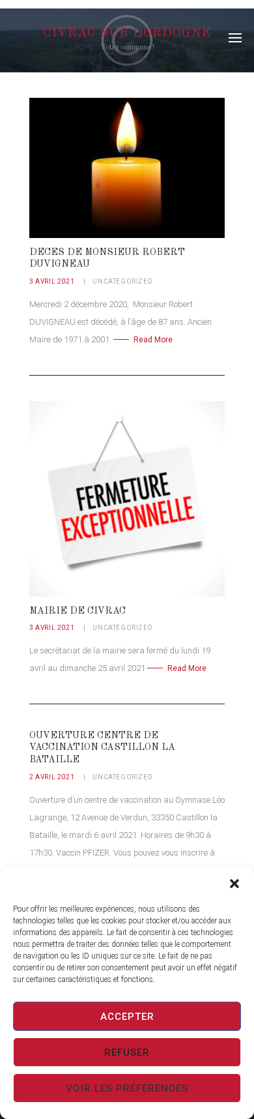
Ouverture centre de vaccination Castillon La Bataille (102, 747)
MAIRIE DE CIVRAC (77, 611)
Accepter (127, 1016)
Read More (153, 339)
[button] (234, 883)
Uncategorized (122, 281)
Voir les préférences (127, 1088)
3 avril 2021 (51, 281)
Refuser (127, 1052)
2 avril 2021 (51, 777)
